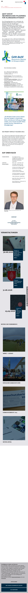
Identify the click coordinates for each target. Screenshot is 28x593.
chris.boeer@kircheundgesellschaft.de (14, 222)
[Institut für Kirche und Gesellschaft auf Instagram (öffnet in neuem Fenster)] (27, 305)
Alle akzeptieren (14, 589)
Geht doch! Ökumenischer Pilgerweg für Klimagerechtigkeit (11, 7)
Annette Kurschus (7, 75)
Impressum (3, 578)
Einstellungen (14, 581)
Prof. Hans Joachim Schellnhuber (10, 79)
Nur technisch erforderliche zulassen (14, 585)
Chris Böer (6, 210)
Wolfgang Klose (7, 82)
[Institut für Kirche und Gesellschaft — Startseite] (20, 2)
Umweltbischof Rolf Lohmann (10, 84)
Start (2, 6)
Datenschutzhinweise (16, 577)
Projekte (6, 6)
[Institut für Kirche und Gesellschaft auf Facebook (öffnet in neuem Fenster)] (27, 303)
